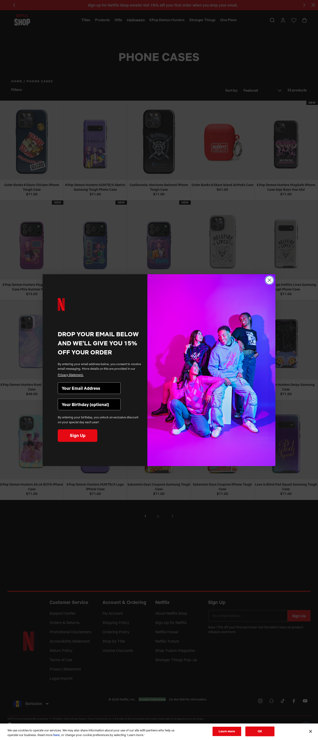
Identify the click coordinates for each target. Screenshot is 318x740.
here (56, 735)
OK (260, 731)
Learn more (227, 731)
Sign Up (77, 435)
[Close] (310, 731)
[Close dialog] (269, 280)
